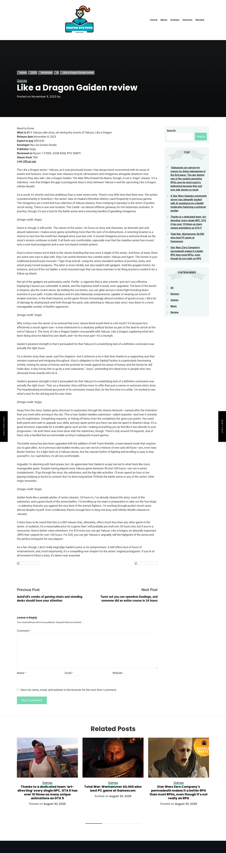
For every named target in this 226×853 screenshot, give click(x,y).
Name (21, 673)
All (171, 287)
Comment (24, 630)
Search (171, 130)
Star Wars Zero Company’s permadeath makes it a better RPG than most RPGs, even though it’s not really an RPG (179, 792)
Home (153, 19)
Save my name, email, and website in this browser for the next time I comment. (69, 689)
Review (200, 19)
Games (174, 19)
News (164, 19)
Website (118, 673)
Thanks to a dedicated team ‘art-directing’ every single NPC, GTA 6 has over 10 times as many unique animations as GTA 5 (47, 792)
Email (69, 673)
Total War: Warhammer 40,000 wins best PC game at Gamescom (187, 238)
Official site (29, 161)
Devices (187, 19)
